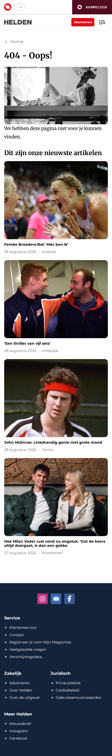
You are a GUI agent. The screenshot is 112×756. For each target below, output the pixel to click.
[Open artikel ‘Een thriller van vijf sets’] (56, 307)
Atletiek (49, 251)
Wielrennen (52, 552)
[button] (92, 7)
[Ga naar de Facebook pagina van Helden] (69, 599)
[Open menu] (102, 22)
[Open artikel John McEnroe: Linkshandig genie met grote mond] (56, 406)
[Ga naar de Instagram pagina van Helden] (42, 599)
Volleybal (50, 350)
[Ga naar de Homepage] (18, 22)
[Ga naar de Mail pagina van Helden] (56, 599)
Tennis (47, 449)
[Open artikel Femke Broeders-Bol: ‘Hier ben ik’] (56, 208)
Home (16, 41)
